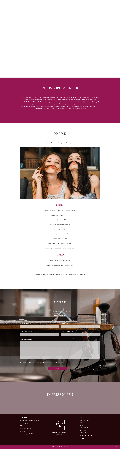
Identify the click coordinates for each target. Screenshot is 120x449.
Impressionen (65, 7)
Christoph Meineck (33, 7)
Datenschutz (88, 7)
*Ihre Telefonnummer (67, 331)
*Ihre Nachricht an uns (26, 339)
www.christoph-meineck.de (26, 433)
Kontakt (54, 7)
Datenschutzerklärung (35, 362)
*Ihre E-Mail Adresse (26, 331)
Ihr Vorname (64, 323)
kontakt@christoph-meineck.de (27, 432)
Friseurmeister (84, 420)
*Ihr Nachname (24, 323)
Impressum (77, 7)
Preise (45, 7)
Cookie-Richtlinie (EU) (86, 435)
